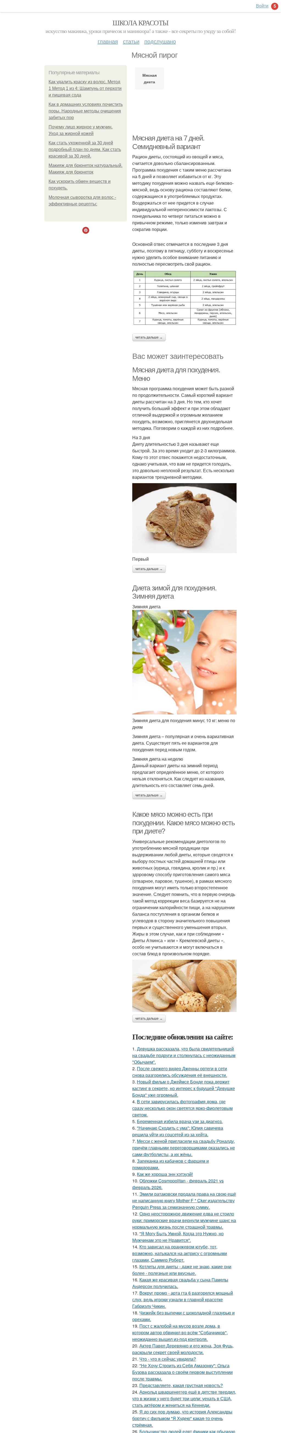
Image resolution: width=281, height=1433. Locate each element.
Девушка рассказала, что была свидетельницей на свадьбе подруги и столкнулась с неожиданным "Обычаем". (183, 1055)
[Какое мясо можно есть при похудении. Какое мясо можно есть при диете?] (184, 986)
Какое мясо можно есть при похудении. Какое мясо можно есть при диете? (183, 822)
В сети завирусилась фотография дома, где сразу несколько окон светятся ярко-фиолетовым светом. (182, 1108)
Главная (108, 41)
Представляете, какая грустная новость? (181, 1385)
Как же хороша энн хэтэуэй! (165, 1174)
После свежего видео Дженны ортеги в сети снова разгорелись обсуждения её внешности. (179, 1071)
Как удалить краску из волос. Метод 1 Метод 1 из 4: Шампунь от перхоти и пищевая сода (85, 88)
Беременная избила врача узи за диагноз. (180, 1121)
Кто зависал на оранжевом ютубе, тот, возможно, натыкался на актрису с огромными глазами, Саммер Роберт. (179, 1253)
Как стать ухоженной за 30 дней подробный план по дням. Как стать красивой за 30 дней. (85, 149)
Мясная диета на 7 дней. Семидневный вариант (168, 142)
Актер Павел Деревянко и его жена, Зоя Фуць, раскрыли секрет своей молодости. (183, 1349)
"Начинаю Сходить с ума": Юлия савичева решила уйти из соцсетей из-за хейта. (177, 1131)
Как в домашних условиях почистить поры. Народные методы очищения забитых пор (86, 111)
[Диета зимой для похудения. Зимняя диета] (184, 662)
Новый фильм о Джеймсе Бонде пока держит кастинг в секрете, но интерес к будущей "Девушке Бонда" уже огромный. (183, 1088)
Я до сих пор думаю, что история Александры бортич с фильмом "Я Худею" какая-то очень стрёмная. (182, 1418)
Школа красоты (140, 22)
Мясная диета (149, 78)
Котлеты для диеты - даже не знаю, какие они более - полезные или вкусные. (181, 1269)
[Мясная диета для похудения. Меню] (184, 518)
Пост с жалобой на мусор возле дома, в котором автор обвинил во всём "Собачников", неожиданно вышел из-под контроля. (180, 1332)
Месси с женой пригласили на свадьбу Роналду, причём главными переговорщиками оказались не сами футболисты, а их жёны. (183, 1147)
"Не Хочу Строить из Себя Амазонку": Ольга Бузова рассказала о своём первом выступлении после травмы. (182, 1372)
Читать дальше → (149, 337)
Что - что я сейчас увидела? (167, 1359)
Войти (262, 5)
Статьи (131, 41)
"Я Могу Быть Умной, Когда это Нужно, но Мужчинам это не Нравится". (178, 1236)
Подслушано (160, 41)
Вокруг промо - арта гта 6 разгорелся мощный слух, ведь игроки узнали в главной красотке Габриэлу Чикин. (182, 1299)
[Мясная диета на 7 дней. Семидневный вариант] (184, 297)
